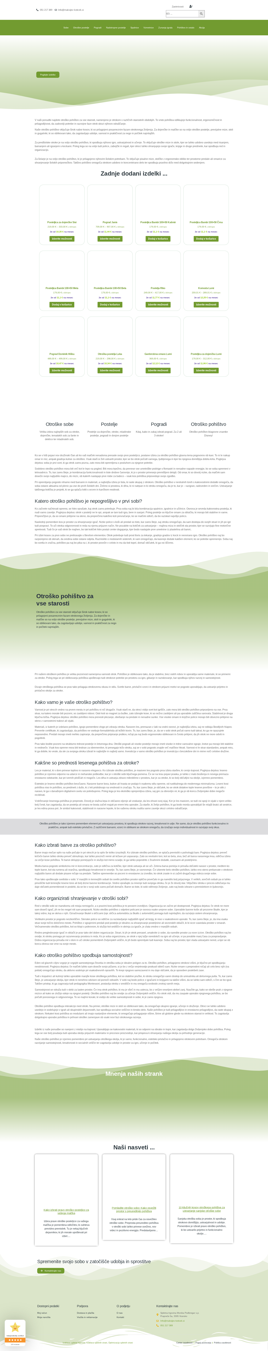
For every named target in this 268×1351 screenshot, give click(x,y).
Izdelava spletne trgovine (74, 1343)
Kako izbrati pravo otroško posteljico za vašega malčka (66, 1211)
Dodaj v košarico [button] (158, 238)
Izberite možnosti (62, 238)
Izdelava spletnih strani (96, 1343)
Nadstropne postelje (116, 27)
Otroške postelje (81, 27)
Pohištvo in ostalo (185, 27)
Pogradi (97, 27)
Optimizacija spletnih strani (120, 1343)
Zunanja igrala (165, 27)
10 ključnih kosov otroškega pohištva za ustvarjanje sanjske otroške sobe (202, 1209)
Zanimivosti (177, 6)
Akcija (202, 27)
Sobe (66, 27)
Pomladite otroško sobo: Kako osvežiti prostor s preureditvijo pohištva (134, 1209)
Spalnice (134, 27)
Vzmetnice (148, 27)
